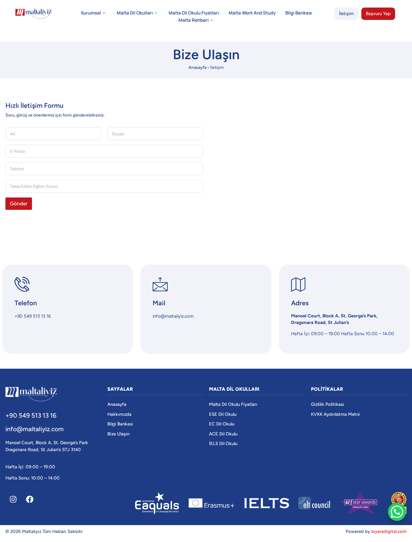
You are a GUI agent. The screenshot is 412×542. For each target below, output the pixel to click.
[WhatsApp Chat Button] (397, 512)
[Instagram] (13, 499)
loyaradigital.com (389, 531)
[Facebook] (29, 499)
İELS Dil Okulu (223, 443)
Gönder (18, 203)
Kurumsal (91, 13)
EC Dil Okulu (221, 424)
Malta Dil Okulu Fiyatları (194, 13)
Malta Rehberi (194, 20)
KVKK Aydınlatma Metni (335, 414)
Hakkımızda (119, 414)
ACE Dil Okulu (223, 434)
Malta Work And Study (252, 13)
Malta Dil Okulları (135, 13)
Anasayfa (197, 67)
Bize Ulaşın (118, 434)
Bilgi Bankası (298, 13)
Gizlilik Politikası (327, 404)
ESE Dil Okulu (222, 414)
